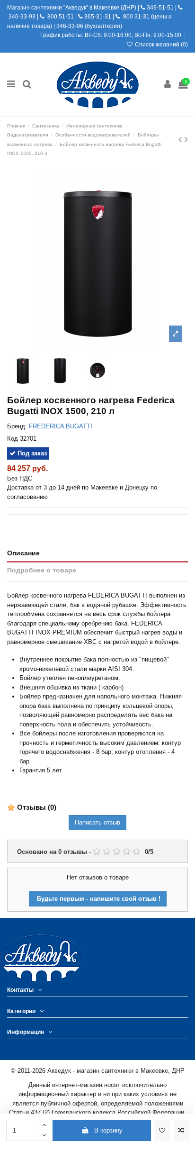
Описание (23, 553)
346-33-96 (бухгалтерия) (89, 26)
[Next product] (186, 139)
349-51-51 (159, 7)
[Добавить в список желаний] (162, 1131)
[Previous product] (181, 139)
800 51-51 (60, 16)
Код (12, 438)
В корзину (108, 1130)
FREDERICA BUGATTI (60, 426)
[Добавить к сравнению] (181, 1131)
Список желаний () (160, 44)
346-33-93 (22, 16)
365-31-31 (97, 16)
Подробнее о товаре (41, 570)
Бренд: (17, 426)
